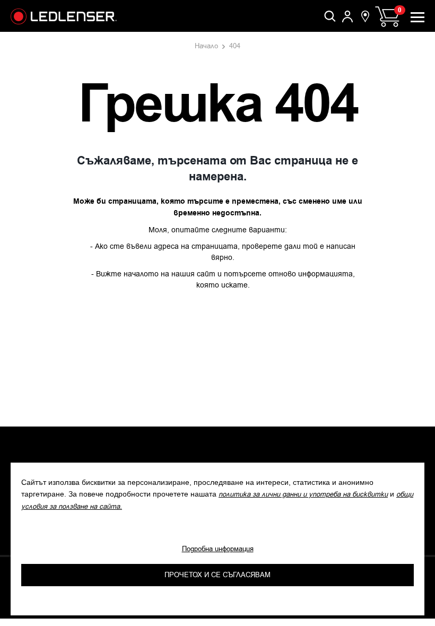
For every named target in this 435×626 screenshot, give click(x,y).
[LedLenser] (64, 16)
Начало (206, 45)
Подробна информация (218, 548)
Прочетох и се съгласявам (217, 574)
